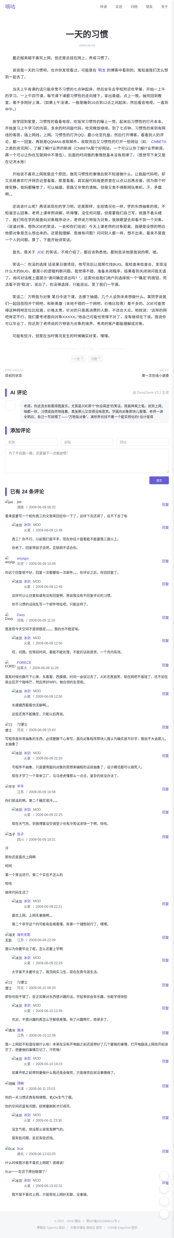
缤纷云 (90, 1233)
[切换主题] (164, 1175)
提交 (159, 486)
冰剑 (27, 530)
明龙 (102, 70)
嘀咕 (10, 7)
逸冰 (20, 1035)
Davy (21, 620)
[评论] (164, 1214)
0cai (20, 1154)
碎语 (103, 6)
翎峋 (20, 1089)
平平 (20, 792)
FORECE (24, 668)
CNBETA (158, 142)
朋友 (149, 6)
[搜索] (164, 1188)
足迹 (118, 6)
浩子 (20, 839)
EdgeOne (124, 1233)
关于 (164, 6)
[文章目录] (164, 1201)
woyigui (23, 563)
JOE (40, 252)
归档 (134, 6)
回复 (165, 510)
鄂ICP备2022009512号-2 (103, 1226)
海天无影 (24, 940)
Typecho (52, 1233)
